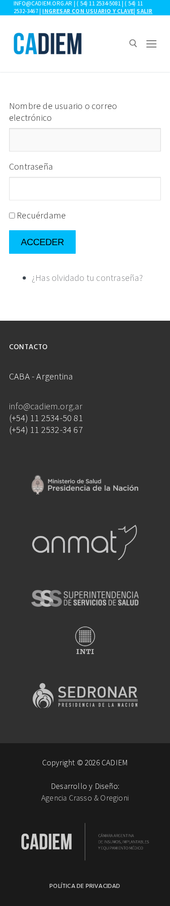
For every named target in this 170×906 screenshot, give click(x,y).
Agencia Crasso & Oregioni (85, 798)
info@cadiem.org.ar (46, 406)
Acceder (42, 242)
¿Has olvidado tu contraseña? (87, 277)
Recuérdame (41, 215)
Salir (144, 11)
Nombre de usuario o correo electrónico (63, 111)
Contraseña (31, 166)
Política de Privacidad (84, 886)
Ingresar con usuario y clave (88, 11)
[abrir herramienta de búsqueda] (133, 43)
